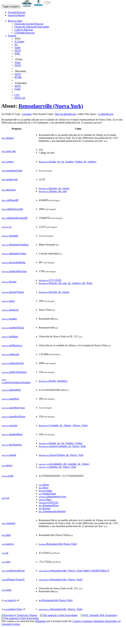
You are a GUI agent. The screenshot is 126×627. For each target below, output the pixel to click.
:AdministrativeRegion (52, 511)
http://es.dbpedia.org (65, 114)
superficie (10, 398)
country (8, 161)
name (6, 589)
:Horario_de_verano (54, 188)
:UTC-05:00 (50, 280)
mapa (8, 301)
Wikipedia (40, 621)
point (7, 475)
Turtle (17, 47)
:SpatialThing (47, 493)
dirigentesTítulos (14, 253)
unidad (9, 455)
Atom (17, 62)
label (6, 535)
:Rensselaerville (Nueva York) (58, 544)
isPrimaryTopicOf (13, 579)
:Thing (44, 484)
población (10, 354)
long (6, 561)
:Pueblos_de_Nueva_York (57, 466)
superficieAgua (13, 407)
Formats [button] (12, 35)
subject (7, 465)
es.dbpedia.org (105, 114)
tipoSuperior (12, 444)
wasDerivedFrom (13, 570)
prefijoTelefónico (14, 372)
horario (9, 281)
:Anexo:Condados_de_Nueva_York (62, 446)
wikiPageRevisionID (15, 218)
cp (6, 226)
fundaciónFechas (14, 271)
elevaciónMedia (13, 262)
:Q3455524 (48, 502)
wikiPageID (10, 200)
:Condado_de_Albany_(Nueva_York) (63, 425)
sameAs (8, 544)
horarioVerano (13, 292)
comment (8, 523)
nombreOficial (13, 327)
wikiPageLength (12, 209)
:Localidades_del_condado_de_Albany (64, 464)
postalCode (10, 179)
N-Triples (19, 41)
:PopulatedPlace (49, 505)
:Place (43, 487)
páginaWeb (11, 389)
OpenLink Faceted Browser (28, 23)
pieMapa (10, 336)
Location (26, 114)
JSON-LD (19, 97)
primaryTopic (13, 609)
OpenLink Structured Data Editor (31, 26)
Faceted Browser (16, 12)
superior (9, 425)
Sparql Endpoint (16, 15)
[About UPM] (43, 6)
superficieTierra (13, 416)
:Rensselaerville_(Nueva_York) (61, 579)
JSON (17, 50)
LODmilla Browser (24, 32)
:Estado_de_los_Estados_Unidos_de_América (67, 161)
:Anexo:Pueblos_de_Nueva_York (61, 455)
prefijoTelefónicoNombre (16, 381)
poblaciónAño (13, 363)
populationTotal (12, 170)
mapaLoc (10, 309)
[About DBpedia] (27, 6)
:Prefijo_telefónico (53, 381)
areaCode (9, 151)
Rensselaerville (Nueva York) (51, 106)
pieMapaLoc (12, 345)
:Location (45, 490)
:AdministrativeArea (52, 496)
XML (17, 53)
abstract (8, 137)
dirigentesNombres (15, 244)
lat (5, 552)
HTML (18, 77)
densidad (10, 235)
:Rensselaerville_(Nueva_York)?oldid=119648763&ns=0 (74, 570)
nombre (9, 318)
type (5, 498)
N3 (16, 44)
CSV (17, 95)
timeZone (9, 189)
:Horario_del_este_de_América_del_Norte (65, 283)
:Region (44, 508)
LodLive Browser (23, 29)
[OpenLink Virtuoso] (19, 615)
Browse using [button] (15, 20)
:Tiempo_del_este (53, 191)
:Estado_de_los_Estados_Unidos (60, 443)
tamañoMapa (12, 434)
